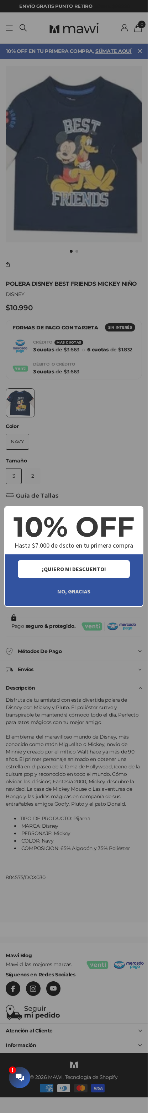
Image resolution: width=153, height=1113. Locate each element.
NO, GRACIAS (73, 591)
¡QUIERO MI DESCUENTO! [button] (74, 568)
